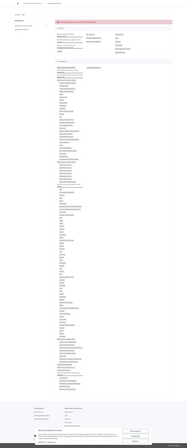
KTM (60, 251)
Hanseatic (62, 234)
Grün (61, 145)
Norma (61, 271)
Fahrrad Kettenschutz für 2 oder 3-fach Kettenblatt (70, 76)
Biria (60, 198)
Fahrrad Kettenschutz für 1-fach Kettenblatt (67, 71)
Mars (61, 260)
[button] (31, 26)
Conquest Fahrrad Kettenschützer (70, 206)
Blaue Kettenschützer (66, 111)
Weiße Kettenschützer (66, 91)
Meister (61, 265)
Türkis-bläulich (64, 142)
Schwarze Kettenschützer (67, 83)
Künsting (62, 254)
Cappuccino (63, 97)
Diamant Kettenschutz (66, 215)
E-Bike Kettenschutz (63, 370)
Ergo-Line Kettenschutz (67, 344)
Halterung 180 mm (65, 167)
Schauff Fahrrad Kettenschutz (69, 308)
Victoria (61, 328)
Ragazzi (61, 299)
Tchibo (61, 316)
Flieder (61, 114)
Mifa (60, 268)
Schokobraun (63, 156)
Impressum (41, 442)
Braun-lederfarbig (65, 148)
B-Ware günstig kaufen (64, 364)
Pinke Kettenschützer (66, 136)
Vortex (61, 330)
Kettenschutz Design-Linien (66, 339)
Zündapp (62, 336)
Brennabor (62, 203)
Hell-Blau (62, 108)
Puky (60, 291)
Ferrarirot (62, 128)
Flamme (62, 229)
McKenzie (62, 263)
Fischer (61, 226)
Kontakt (59, 51)
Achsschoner (63, 378)
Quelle (61, 294)
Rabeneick (62, 296)
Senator (61, 311)
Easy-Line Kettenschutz (67, 350)
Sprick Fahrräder (64, 313)
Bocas (61, 200)
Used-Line (62, 356)
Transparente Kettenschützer (69, 159)
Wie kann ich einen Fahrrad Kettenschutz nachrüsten (66, 46)
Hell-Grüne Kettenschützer (68, 150)
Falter (61, 223)
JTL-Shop (177, 445)
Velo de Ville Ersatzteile (67, 325)
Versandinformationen (93, 41)
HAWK (61, 237)
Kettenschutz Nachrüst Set (66, 367)
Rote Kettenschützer (66, 125)
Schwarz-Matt (63, 85)
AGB (116, 38)
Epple (61, 220)
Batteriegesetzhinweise (122, 48)
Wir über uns (90, 34)
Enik (60, 217)
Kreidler (62, 248)
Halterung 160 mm (65, 165)
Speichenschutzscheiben (67, 389)
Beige (61, 94)
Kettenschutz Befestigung (67, 380)
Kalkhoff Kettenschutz (66, 240)
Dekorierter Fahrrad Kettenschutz (70, 359)
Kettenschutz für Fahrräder (24, 26)
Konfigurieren (135, 436)
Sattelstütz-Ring (64, 386)
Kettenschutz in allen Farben (66, 80)
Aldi (60, 189)
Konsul (61, 246)
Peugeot (62, 280)
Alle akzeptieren (135, 431)
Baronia (61, 195)
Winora (61, 333)
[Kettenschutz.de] (18, 3)
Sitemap (118, 41)
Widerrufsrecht (120, 52)
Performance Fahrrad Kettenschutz (70, 347)
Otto (60, 274)
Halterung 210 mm (65, 173)
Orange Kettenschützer (67, 122)
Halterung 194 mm (65, 170)
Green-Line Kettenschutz (67, 353)
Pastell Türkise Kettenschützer (69, 139)
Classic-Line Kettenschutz (67, 342)
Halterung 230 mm (65, 179)
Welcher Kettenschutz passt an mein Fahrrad (69, 41)
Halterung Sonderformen (67, 181)
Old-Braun (62, 153)
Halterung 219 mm (65, 176)
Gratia (61, 232)
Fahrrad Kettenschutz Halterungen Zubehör (68, 374)
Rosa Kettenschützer (66, 133)
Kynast (61, 257)
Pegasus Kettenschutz (66, 277)
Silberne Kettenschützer (67, 88)
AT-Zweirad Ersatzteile (66, 192)
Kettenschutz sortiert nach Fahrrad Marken (68, 185)
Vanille (61, 100)
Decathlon (62, 212)
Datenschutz (51, 442)
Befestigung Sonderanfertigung (69, 383)
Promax (61, 282)
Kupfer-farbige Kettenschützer (69, 131)
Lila (60, 117)
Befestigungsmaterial (94, 67)
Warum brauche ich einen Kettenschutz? (65, 35)
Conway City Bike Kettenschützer (70, 209)
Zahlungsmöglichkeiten (93, 38)
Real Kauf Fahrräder (66, 302)
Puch (61, 288)
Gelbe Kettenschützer (66, 119)
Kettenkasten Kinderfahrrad (68, 361)
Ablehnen (135, 441)
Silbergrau (62, 105)
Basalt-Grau (63, 102)
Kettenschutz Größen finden (66, 162)
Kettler (61, 243)
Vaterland (62, 322)
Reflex (61, 305)
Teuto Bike (62, 319)
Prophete (62, 285)
